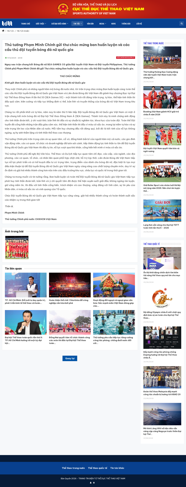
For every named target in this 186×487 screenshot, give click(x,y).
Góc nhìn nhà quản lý (125, 57)
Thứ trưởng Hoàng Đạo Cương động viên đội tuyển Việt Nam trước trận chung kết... (160, 75)
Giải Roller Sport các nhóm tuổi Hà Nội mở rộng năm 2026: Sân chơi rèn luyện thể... (162, 188)
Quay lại (69, 358)
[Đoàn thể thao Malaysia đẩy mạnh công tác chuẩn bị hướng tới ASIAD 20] (162, 366)
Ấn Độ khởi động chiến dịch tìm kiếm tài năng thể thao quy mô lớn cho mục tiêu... (161, 275)
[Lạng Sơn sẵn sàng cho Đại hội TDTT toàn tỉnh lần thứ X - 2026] (162, 199)
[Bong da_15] (17, 237)
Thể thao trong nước (73, 468)
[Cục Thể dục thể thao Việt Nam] (7, 23)
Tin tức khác (117, 468)
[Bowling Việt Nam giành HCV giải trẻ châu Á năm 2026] (162, 86)
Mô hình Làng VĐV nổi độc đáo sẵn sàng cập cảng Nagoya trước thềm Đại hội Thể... (162, 431)
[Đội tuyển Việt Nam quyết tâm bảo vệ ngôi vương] (162, 123)
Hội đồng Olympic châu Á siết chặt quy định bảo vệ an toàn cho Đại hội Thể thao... (162, 315)
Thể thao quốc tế (97, 468)
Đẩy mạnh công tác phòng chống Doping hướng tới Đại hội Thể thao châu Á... (160, 355)
